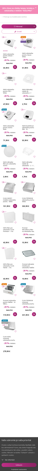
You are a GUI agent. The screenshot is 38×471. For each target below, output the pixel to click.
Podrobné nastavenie (19, 469)
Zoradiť (19, 31)
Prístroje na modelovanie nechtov (15, 17)
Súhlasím (19, 465)
